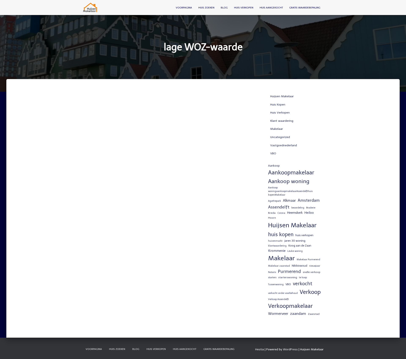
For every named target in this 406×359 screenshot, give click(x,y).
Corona (281, 213)
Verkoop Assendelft (278, 299)
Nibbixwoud (299, 265)
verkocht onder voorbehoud (283, 293)
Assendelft (278, 207)
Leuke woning (295, 251)
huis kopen (281, 234)
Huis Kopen (277, 104)
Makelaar (276, 129)
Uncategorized (280, 137)
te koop (303, 277)
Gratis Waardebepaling (304, 7)
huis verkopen (304, 235)
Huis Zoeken (206, 7)
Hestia (259, 349)
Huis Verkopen (243, 7)
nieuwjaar (314, 265)
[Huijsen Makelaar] (90, 7)
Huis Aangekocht (271, 7)
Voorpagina (184, 7)
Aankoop (274, 165)
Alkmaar (289, 201)
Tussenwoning (276, 284)
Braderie (310, 207)
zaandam (298, 313)
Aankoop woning (288, 181)
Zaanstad (314, 313)
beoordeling (297, 207)
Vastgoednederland (283, 145)
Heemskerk (295, 213)
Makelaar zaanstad (279, 265)
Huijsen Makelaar (282, 96)
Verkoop (310, 292)
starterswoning (287, 277)
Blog (224, 7)
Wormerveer (278, 314)
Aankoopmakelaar (291, 172)
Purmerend (289, 271)
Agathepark (274, 201)
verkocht (302, 283)
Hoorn (272, 217)
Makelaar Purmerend (308, 259)
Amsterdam (309, 200)
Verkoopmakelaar (290, 306)
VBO (273, 153)
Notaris (272, 272)
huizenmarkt (275, 241)
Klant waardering (281, 121)
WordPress (290, 349)
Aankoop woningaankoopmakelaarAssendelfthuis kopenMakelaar (290, 191)
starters (272, 277)
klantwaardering (277, 245)
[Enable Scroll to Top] (397, 350)
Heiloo (309, 213)
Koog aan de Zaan (299, 245)
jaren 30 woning (294, 240)
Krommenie (276, 251)
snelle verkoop (311, 272)
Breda (272, 212)
